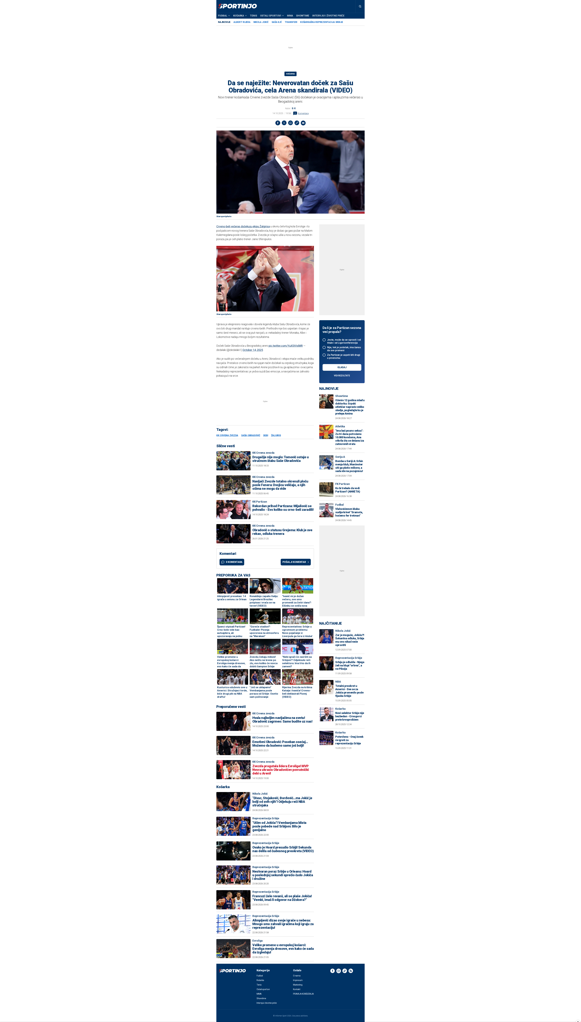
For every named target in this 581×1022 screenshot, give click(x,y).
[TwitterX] (284, 123)
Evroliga (257, 940)
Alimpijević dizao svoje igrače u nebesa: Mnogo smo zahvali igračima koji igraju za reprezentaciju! (283, 924)
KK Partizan (259, 501)
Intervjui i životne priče (328, 15)
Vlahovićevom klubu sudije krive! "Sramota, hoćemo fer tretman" (349, 512)
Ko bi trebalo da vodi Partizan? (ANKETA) (347, 490)
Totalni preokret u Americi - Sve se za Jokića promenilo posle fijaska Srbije (349, 690)
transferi (291, 22)
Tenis (253, 15)
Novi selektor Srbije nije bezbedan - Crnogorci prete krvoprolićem (349, 716)
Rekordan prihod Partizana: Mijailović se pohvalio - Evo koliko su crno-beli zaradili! (282, 508)
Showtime (302, 15)
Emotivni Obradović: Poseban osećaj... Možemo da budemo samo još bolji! (280, 743)
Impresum (298, 980)
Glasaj (341, 367)
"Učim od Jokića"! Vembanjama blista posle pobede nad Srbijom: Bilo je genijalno (279, 826)
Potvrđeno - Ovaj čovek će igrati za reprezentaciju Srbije (349, 740)
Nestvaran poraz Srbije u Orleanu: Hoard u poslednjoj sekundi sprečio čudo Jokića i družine (282, 875)
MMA (290, 15)
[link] (296, 123)
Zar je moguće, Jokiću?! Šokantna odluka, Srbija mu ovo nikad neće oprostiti (349, 640)
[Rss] (350, 971)
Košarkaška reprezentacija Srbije (321, 22)
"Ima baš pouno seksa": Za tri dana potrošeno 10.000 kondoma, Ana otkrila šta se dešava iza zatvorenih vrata (349, 437)
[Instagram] (338, 971)
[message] (303, 123)
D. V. (294, 108)
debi (265, 435)
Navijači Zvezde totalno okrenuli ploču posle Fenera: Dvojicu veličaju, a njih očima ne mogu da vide (280, 485)
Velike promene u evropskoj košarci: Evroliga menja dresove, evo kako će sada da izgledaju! (283, 948)
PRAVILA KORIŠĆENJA (303, 994)
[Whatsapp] (290, 123)
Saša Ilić (277, 22)
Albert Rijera (241, 22)
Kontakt (296, 989)
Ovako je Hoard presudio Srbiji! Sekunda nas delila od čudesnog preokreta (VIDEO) (283, 849)
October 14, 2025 (253, 350)
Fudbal (222, 15)
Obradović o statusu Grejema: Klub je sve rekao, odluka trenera (282, 532)
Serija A (340, 456)
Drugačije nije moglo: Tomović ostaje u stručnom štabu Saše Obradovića (280, 459)
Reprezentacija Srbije (265, 818)
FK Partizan (342, 483)
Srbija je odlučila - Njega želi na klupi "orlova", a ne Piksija (349, 665)
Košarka (238, 15)
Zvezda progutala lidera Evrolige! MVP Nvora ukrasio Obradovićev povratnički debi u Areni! (280, 769)
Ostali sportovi (270, 15)
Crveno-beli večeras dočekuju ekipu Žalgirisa (243, 226)
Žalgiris (276, 435)
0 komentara (234, 562)
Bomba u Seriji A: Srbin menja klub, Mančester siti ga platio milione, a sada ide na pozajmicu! (349, 466)
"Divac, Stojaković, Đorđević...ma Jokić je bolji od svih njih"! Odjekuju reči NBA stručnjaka (282, 801)
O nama (296, 975)
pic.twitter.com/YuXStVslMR (286, 345)
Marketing (297, 985)
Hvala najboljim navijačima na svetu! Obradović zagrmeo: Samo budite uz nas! (282, 719)
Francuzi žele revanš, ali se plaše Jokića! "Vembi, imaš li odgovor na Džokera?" (282, 898)
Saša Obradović (250, 435)
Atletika (340, 426)
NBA (338, 681)
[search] (360, 6)
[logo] (237, 6)
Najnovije (224, 22)
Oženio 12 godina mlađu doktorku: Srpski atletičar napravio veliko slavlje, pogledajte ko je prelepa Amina (349, 407)
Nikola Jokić (261, 22)
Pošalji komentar (294, 562)
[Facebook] (277, 123)
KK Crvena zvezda (227, 435)
